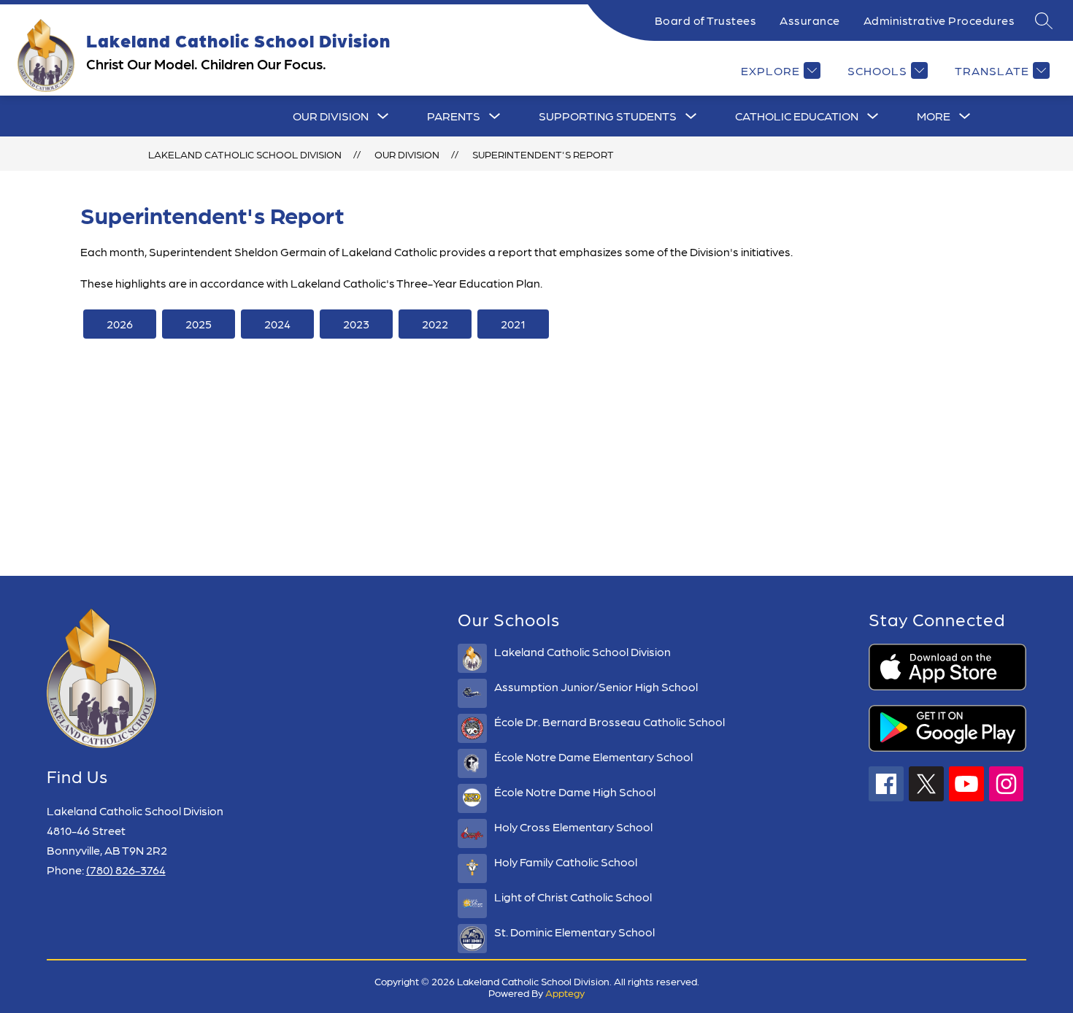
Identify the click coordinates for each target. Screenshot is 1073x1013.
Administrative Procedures (939, 20)
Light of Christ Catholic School (573, 897)
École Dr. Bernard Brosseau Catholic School (609, 721)
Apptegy (565, 992)
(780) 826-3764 (126, 870)
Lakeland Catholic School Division (245, 154)
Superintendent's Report (543, 154)
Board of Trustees (706, 20)
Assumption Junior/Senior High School (596, 686)
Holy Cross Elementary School (573, 826)
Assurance (810, 20)
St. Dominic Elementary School (574, 932)
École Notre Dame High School (574, 791)
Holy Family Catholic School (565, 861)
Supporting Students (608, 116)
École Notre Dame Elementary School (593, 756)
